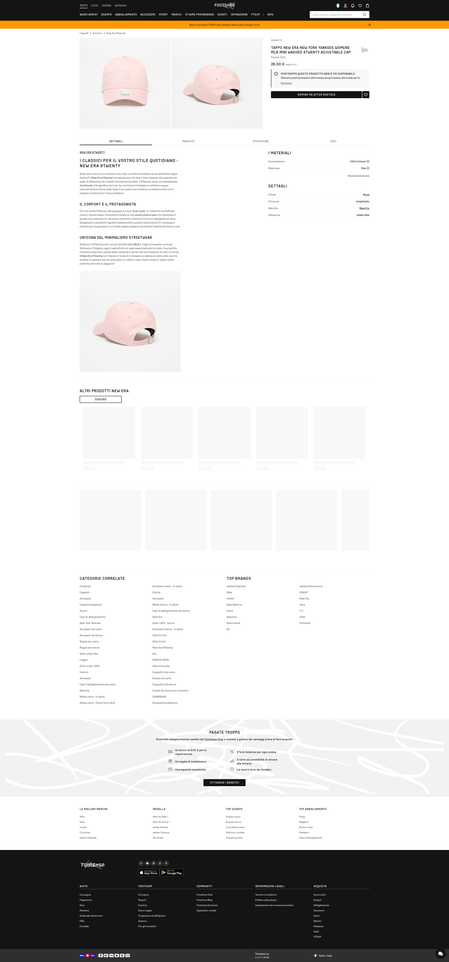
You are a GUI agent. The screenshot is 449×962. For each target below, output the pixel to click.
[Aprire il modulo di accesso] (345, 6)
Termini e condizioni (266, 894)
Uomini (84, 672)
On (228, 629)
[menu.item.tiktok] (160, 863)
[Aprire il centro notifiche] (353, 6)
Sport (163, 14)
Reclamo (84, 910)
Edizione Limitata (235, 832)
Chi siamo (143, 894)
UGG (302, 617)
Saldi (316, 931)
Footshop (85, 586)
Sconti (222, 14)
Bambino (121, 5)
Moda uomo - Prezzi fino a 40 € (97, 702)
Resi (82, 905)
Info (270, 14)
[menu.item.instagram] (153, 863)
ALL (154, 653)
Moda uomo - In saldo (92, 696)
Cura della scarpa (235, 827)
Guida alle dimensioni (91, 915)
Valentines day (160, 666)
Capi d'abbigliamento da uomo (98, 684)
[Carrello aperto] (367, 6)
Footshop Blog (204, 900)
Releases (319, 926)
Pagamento (86, 900)
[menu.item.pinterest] (166, 863)
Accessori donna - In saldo (167, 629)
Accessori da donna (91, 635)
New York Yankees (90, 623)
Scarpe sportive (234, 837)
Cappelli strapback (91, 604)
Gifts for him (159, 635)
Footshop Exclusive (207, 905)
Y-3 (301, 610)
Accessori (147, 14)
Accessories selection (165, 702)
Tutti (84, 5)
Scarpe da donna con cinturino (170, 690)
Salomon (232, 617)
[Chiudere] (370, 25)
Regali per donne (90, 647)
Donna (106, 5)
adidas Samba (160, 827)
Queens (142, 921)
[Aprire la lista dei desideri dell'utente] (360, 6)
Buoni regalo (145, 910)
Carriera (142, 905)
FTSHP (255, 14)
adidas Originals (236, 586)
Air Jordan (158, 837)
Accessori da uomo (91, 629)
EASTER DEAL (160, 659)
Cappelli (84, 592)
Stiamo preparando (199, 14)
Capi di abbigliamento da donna (171, 610)
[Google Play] (171, 872)
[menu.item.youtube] (147, 863)
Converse (304, 623)
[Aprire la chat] (440, 953)
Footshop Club (214, 739)
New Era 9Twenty (92, 152)
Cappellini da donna (164, 684)
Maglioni (303, 821)
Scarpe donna (233, 821)
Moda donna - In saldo (165, 604)
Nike (229, 592)
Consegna (85, 894)
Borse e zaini (306, 827)
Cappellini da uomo (163, 672)
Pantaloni (304, 832)
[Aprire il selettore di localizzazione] (338, 6)
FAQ (82, 921)
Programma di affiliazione (152, 915)
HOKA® (303, 592)
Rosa (366, 194)
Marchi (176, 14)
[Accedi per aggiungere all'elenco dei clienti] (365, 94)
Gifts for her (159, 641)
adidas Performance (311, 586)
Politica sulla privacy (266, 900)
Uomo (94, 5)
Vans (302, 604)
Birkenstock (233, 623)
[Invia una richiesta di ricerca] (365, 14)
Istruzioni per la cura (358, 175)
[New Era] (365, 49)
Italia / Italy (325, 955)
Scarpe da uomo (161, 678)
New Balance (234, 604)
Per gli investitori (147, 926)
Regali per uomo (89, 641)
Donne (156, 592)
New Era (364, 208)
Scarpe (106, 14)
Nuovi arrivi (320, 894)
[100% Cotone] (368, 161)
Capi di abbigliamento (93, 617)
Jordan (230, 598)
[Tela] (368, 168)
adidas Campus (161, 832)
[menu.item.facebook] (141, 863)
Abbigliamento (126, 14)
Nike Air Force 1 (161, 821)
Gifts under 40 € (89, 653)
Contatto (84, 926)
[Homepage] (107, 865)
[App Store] (148, 872)
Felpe (302, 816)
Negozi (142, 900)
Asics (230, 610)
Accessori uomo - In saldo (167, 586)
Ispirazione (239, 14)
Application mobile (206, 910)
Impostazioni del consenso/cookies (274, 905)
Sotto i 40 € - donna (163, 623)
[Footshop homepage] (224, 5)
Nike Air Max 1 (161, 816)
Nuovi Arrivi (89, 14)
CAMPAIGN (159, 696)
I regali (84, 659)
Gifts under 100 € (89, 666)
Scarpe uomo (233, 816)
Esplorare (286, 83)
